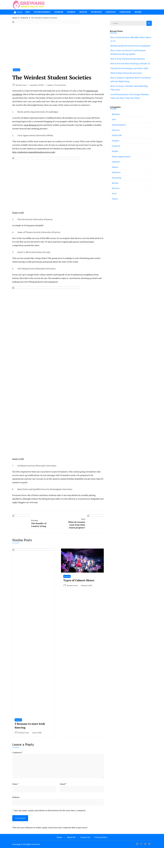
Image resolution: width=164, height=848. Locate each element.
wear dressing (30, 125)
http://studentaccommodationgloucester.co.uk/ (33, 152)
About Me (71, 837)
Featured (16, 70)
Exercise (58, 12)
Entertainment (42, 12)
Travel (115, 198)
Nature (115, 167)
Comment (17, 752)
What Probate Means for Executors (126, 73)
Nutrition (96, 12)
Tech (114, 193)
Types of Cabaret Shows (78, 580)
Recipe (138, 12)
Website (16, 797)
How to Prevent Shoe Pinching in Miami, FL (130, 63)
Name (15, 784)
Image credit (18, 212)
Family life (117, 135)
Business (116, 114)
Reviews (115, 188)
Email (63, 784)
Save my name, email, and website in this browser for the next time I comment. (50, 810)
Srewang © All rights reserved (26, 844)
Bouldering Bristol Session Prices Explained (130, 45)
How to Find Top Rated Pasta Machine (127, 58)
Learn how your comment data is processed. (68, 827)
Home (59, 837)
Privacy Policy (101, 837)
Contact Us (85, 837)
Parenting (125, 12)
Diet (27, 12)
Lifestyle (111, 12)
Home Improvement (121, 156)
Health (83, 12)
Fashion (71, 12)
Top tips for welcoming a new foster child (129, 68)
